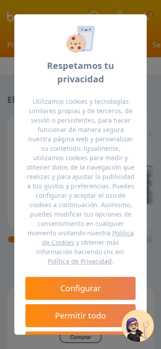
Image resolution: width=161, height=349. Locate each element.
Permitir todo (80, 315)
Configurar (80, 288)
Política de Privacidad (80, 261)
